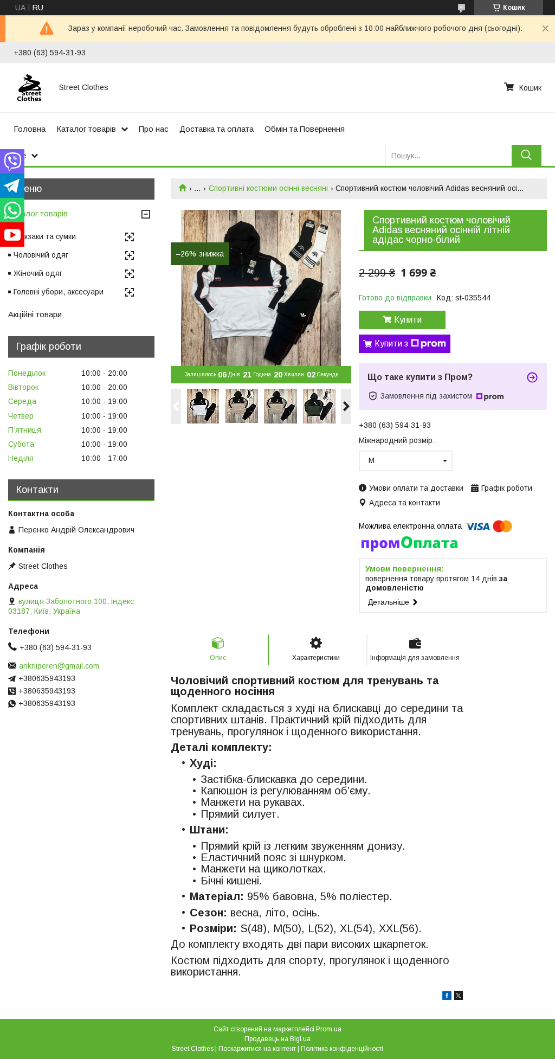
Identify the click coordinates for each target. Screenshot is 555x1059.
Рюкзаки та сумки (45, 236)
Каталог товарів (86, 128)
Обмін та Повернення (304, 128)
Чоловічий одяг (41, 255)
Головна (30, 128)
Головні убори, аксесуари (59, 291)
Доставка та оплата (216, 128)
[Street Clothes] (30, 87)
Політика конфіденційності (342, 1048)
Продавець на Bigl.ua (277, 1039)
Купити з (391, 343)
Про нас (154, 128)
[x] (458, 997)
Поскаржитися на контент (257, 1048)
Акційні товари (35, 314)
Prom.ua (328, 1029)
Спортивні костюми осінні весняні (268, 188)
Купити (408, 319)
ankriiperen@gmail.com (59, 666)
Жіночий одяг (38, 273)
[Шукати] (526, 155)
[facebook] (446, 997)
